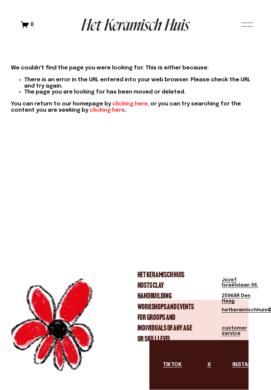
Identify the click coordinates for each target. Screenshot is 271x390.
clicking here (130, 104)
